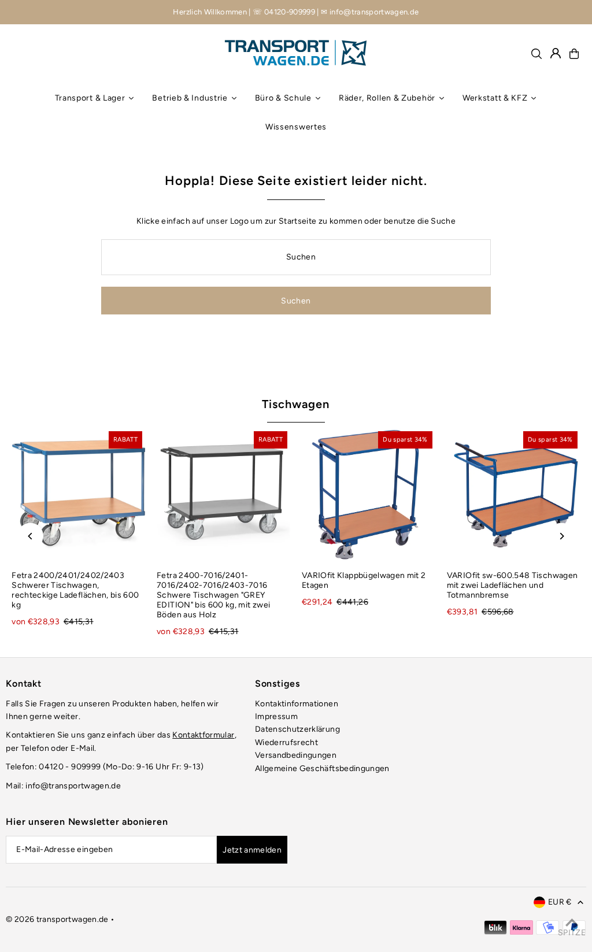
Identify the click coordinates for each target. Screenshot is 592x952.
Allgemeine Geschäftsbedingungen (322, 768)
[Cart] (574, 54)
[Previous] (30, 536)
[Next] (562, 536)
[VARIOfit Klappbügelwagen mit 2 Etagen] (368, 495)
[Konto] (555, 53)
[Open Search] (536, 54)
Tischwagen (296, 404)
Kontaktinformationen (296, 704)
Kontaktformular (203, 735)
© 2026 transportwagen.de (57, 919)
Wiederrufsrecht (286, 742)
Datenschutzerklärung (297, 729)
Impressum (276, 716)
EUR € (560, 902)
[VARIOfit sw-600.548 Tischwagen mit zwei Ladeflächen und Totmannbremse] (513, 495)
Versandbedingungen (295, 755)
